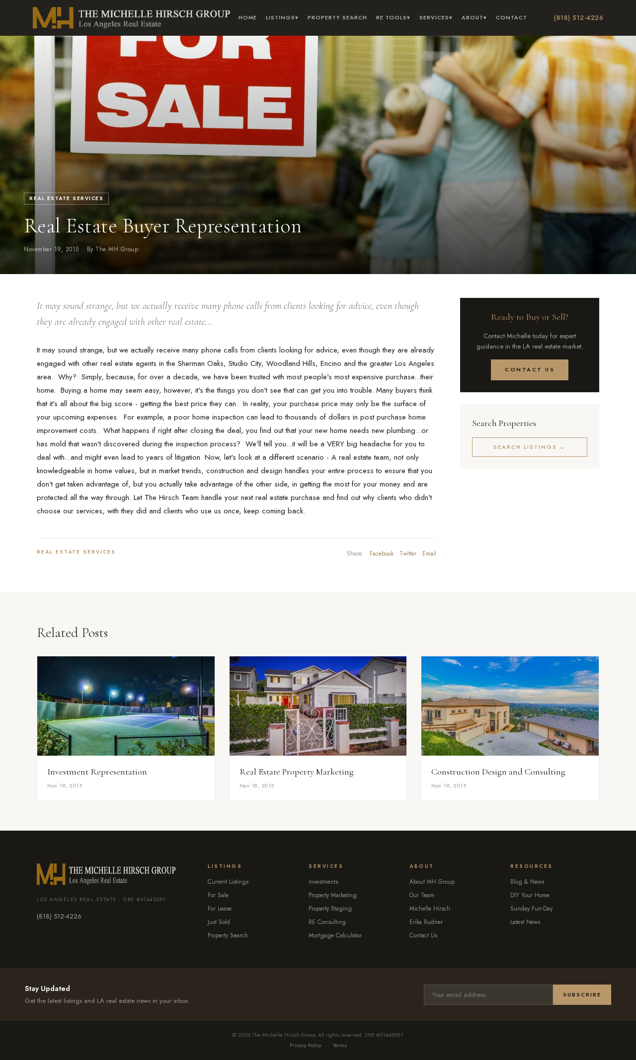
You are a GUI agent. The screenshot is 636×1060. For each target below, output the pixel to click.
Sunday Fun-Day (531, 908)
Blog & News (527, 881)
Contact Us (530, 369)
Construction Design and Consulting (498, 771)
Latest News (525, 922)
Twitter (407, 553)
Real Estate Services (66, 198)
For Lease (220, 908)
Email (429, 553)
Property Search (337, 17)
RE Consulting (327, 922)
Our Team (421, 895)
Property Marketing (333, 895)
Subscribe (582, 994)
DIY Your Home (530, 895)
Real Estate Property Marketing (296, 771)
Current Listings (228, 881)
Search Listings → (529, 447)
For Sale (218, 895)
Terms (340, 1045)
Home (247, 17)
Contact (511, 17)
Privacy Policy (305, 1045)
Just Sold (219, 922)
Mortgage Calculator (335, 935)
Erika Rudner (426, 922)
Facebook (382, 553)
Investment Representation (97, 771)
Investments (323, 881)
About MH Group (432, 881)
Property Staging (330, 908)
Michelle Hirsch (429, 908)
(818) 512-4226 (578, 17)
